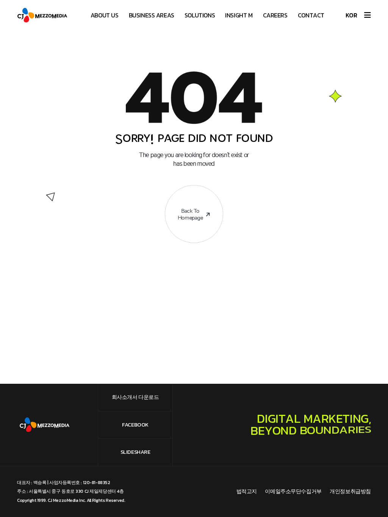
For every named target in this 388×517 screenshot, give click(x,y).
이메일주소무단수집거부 (293, 491)
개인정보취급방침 (350, 491)
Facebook (135, 424)
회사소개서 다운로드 (135, 397)
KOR (351, 15)
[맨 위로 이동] (370, 499)
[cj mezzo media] (44, 15)
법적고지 (246, 491)
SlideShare (135, 452)
